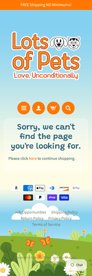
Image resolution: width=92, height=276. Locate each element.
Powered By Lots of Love (46, 262)
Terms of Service (46, 224)
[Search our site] (68, 108)
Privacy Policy (60, 218)
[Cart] (53, 108)
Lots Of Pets (44, 257)
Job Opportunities (30, 212)
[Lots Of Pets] (46, 56)
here (33, 158)
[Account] (38, 108)
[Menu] (23, 108)
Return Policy (32, 218)
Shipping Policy (64, 212)
